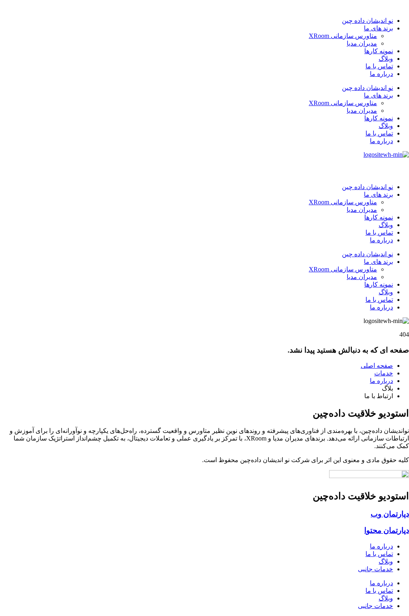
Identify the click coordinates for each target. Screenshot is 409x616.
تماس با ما (379, 66)
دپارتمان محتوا (386, 530)
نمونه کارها (378, 51)
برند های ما (378, 28)
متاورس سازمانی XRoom (343, 35)
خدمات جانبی (375, 569)
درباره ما (381, 73)
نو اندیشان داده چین (367, 20)
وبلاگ (386, 58)
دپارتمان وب (390, 514)
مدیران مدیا (362, 43)
